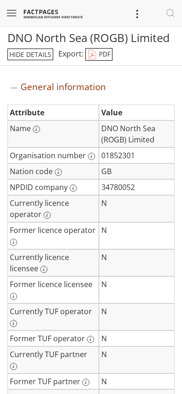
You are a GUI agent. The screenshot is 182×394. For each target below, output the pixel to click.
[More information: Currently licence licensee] (44, 269)
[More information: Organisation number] (91, 156)
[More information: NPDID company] (73, 188)
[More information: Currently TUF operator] (13, 323)
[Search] (170, 13)
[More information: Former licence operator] (13, 242)
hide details (30, 54)
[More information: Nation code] (58, 172)
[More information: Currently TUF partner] (13, 366)
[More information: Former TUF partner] (86, 382)
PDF (104, 53)
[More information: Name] (36, 129)
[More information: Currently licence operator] (47, 215)
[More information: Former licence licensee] (13, 296)
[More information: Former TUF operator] (90, 339)
